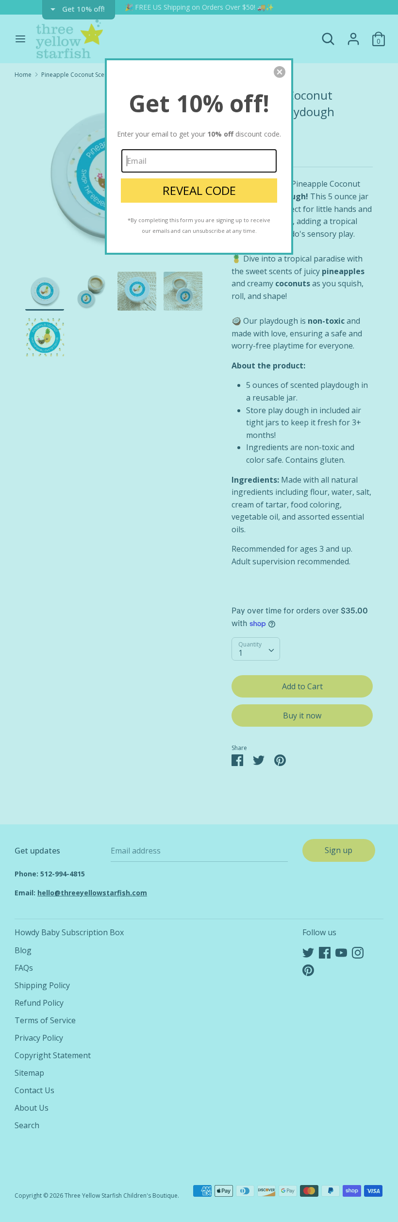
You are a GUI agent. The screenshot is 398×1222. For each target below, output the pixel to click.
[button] (279, 72)
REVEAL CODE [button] (199, 190)
